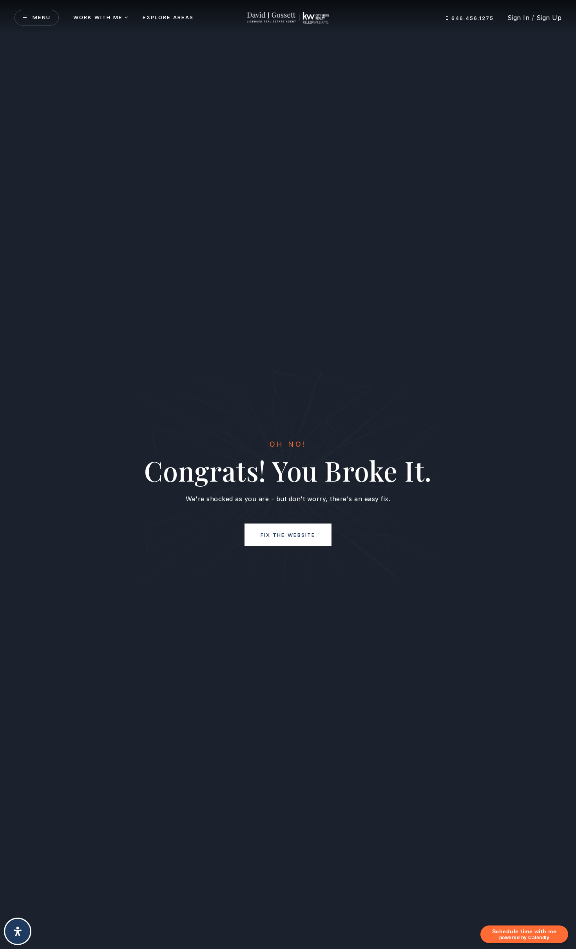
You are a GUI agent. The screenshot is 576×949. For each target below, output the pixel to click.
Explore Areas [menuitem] (168, 17)
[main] (288, 474)
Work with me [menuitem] (98, 17)
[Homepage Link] (288, 17)
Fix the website (288, 535)
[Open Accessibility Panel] (17, 931)
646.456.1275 (471, 18)
